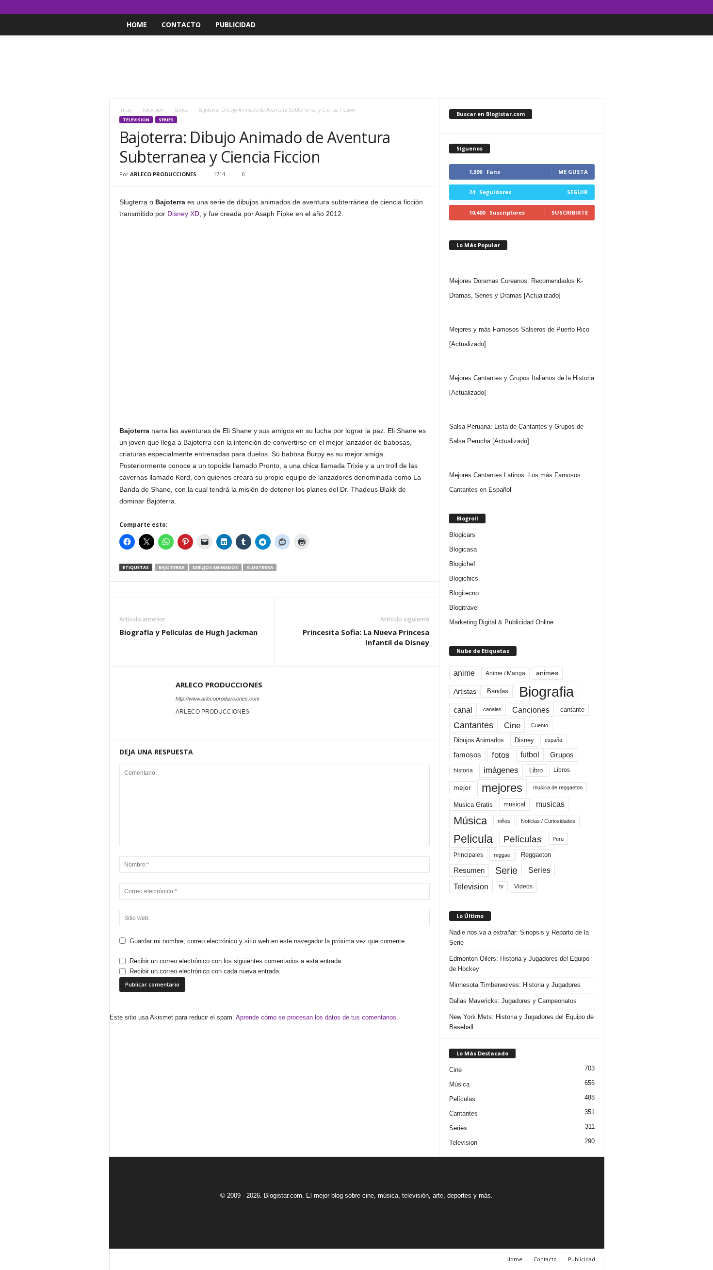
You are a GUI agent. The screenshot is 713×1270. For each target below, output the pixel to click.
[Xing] (181, 725)
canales (492, 709)
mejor (462, 787)
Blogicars (462, 534)
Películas (522, 839)
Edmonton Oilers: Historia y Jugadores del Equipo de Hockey (519, 963)
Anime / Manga (505, 673)
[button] (589, 24)
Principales (468, 855)
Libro (536, 770)
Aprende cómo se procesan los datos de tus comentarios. (317, 1017)
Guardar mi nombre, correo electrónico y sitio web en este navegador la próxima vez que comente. (268, 941)
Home (137, 24)
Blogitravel (464, 607)
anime (464, 673)
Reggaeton (536, 854)
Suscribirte (569, 212)
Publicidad (235, 24)
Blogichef (462, 564)
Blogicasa (463, 549)
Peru (558, 839)
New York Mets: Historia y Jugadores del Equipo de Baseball (521, 1022)
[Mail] (567, 7)
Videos (523, 886)
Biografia (546, 692)
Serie (506, 870)
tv (501, 886)
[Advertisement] (356, 67)
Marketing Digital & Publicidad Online (501, 622)
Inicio (125, 109)
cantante (572, 709)
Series (181, 109)
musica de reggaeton (558, 787)
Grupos (562, 755)
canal (463, 709)
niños (504, 821)
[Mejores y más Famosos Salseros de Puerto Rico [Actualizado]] (522, 312)
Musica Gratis (473, 804)
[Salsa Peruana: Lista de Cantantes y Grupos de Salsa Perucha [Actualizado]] (522, 409)
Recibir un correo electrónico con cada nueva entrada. (205, 971)
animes (547, 673)
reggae (502, 855)
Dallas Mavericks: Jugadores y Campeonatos (513, 1000)
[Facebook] (552, 7)
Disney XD (183, 213)
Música (470, 821)
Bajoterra (171, 567)
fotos (501, 755)
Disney (524, 740)
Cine (512, 725)
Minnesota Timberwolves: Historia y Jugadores (515, 984)
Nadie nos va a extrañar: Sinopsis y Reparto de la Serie (519, 937)
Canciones (531, 709)
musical (514, 804)
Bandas (497, 691)
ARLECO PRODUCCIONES (163, 174)
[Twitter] (582, 7)
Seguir (577, 192)
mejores (502, 787)
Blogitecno (464, 593)
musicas (550, 804)
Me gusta (573, 171)
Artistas (465, 691)
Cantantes (473, 725)
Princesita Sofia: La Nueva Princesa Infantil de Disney (366, 637)
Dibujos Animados (215, 567)
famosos (467, 755)
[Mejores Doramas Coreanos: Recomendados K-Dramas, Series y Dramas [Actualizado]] (522, 264)
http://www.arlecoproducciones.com (217, 699)
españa (553, 740)
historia (463, 770)
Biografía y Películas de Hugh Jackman (188, 632)
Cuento (539, 725)
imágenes (501, 770)
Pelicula (473, 839)
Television (153, 109)
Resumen (469, 870)
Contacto (181, 24)
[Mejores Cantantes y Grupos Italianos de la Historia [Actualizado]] (522, 361)
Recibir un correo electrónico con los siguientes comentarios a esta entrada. (236, 961)
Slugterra (259, 567)
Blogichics (463, 578)
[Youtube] (597, 7)
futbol (529, 755)
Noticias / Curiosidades (548, 821)
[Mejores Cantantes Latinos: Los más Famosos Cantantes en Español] (522, 458)
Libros (561, 770)
